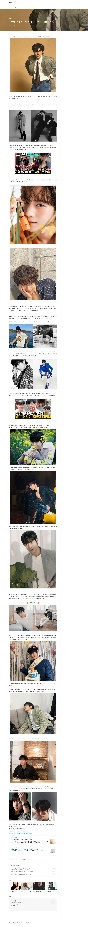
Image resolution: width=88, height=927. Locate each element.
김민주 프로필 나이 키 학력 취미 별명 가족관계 (19, 868)
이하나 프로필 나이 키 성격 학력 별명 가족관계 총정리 (21, 874)
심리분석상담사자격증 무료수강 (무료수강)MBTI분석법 (24, 849)
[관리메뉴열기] (86, 2)
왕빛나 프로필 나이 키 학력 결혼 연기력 (17, 830)
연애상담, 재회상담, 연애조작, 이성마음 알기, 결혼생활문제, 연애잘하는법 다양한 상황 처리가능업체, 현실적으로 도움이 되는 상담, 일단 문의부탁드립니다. (29, 842)
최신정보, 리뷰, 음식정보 (16, 902)
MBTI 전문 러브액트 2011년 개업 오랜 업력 (21, 839)
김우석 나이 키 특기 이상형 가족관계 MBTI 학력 (20, 869)
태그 (15, 7)
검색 (75, 3)
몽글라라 (12, 2)
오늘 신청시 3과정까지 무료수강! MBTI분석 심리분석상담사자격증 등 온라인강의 (28, 850)
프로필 (12, 865)
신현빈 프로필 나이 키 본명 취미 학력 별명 (17, 832)
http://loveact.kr (14, 837)
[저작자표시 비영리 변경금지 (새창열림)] (24, 859)
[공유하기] (14, 859)
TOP (78, 923)
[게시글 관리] (15, 859)
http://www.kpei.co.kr (15, 847)
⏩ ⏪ (33, 603)
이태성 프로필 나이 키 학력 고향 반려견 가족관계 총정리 (20, 833)
